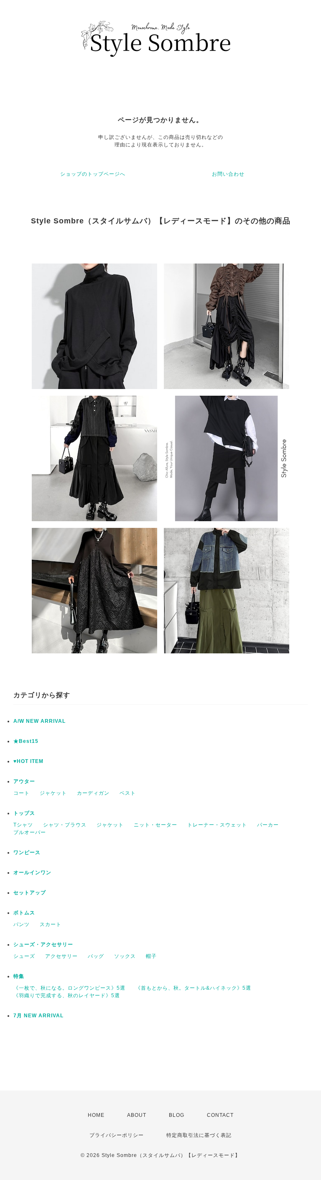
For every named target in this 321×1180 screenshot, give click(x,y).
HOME (96, 1115)
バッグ (96, 956)
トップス (24, 813)
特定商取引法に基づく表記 (199, 1135)
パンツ (21, 924)
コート (21, 793)
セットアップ (29, 893)
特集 (18, 976)
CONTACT (220, 1115)
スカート (50, 924)
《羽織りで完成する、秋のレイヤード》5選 (66, 995)
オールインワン (32, 872)
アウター (24, 781)
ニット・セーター (155, 825)
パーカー (268, 825)
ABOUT (136, 1115)
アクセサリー (61, 956)
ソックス (125, 956)
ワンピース (27, 852)
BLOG (176, 1115)
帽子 (151, 956)
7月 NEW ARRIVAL (38, 1016)
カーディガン (93, 793)
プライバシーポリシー (116, 1135)
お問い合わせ (228, 174)
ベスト (128, 793)
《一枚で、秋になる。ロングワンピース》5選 (69, 988)
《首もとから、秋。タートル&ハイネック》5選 (193, 988)
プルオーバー (29, 832)
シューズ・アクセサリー (43, 944)
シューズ (24, 956)
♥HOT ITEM (28, 761)
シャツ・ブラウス (65, 825)
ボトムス (24, 913)
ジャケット (53, 793)
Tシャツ (23, 825)
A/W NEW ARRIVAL (39, 721)
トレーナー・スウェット (217, 825)
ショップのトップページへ (92, 174)
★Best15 (25, 741)
